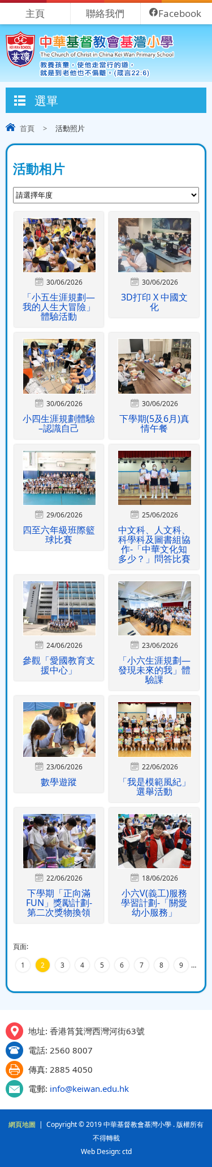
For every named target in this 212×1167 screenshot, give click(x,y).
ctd (127, 1151)
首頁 (27, 128)
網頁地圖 (22, 1124)
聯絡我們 (105, 13)
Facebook (179, 13)
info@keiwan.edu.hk (89, 1088)
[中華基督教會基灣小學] (90, 74)
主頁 (35, 13)
